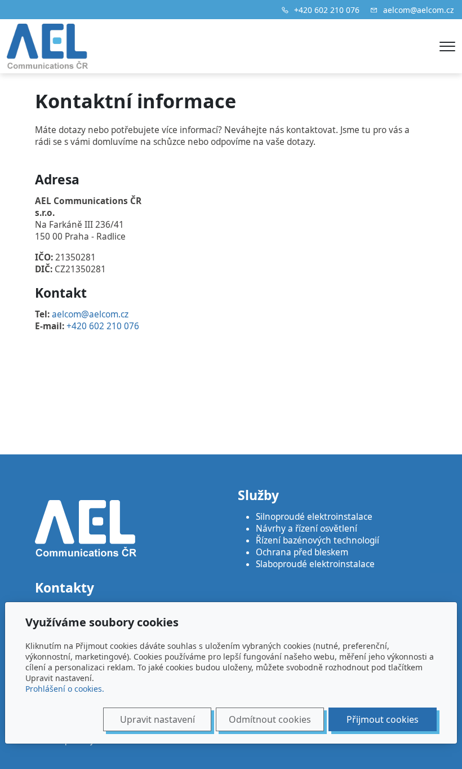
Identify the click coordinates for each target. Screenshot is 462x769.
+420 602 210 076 (326, 10)
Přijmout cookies (382, 719)
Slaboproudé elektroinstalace (316, 564)
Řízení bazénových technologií (317, 540)
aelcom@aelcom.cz (418, 10)
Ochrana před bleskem (302, 552)
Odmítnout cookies (270, 719)
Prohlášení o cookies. (64, 688)
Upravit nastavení (157, 719)
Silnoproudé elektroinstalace (314, 517)
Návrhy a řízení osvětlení (306, 528)
